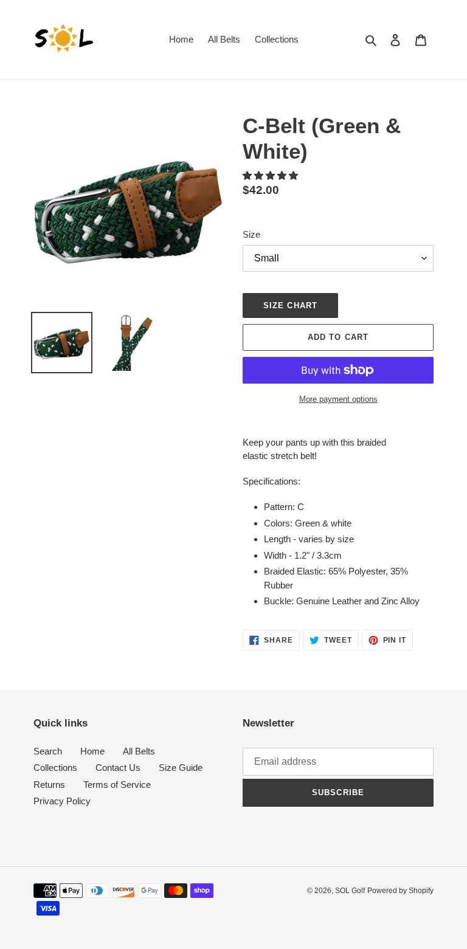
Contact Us (117, 767)
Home (92, 751)
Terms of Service (117, 784)
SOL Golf (350, 890)
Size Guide (180, 767)
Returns (49, 784)
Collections (55, 767)
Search (47, 751)
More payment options (338, 399)
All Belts (139, 751)
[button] (271, 175)
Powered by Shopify (400, 890)
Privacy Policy (62, 801)
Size (251, 234)
